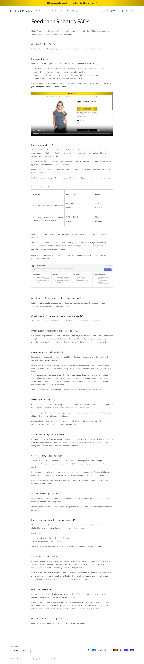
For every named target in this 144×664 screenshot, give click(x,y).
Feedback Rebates (20, 659)
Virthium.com (66, 34)
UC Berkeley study (50, 389)
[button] (121, 10)
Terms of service (54, 659)
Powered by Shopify (31, 659)
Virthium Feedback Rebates (62, 31)
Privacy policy (43, 659)
